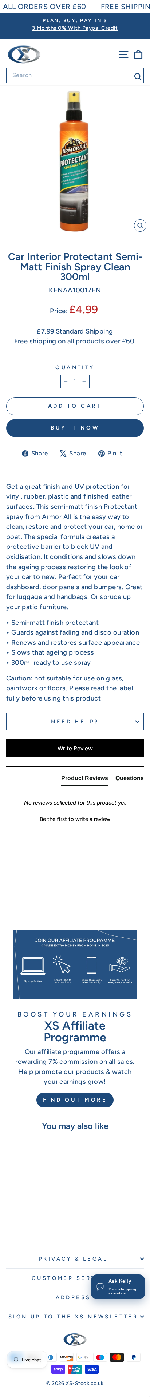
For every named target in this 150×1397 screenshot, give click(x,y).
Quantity (74, 367)
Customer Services (73, 1278)
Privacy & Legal (73, 1259)
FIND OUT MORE (75, 1100)
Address (73, 1297)
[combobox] (75, 75)
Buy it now (75, 427)
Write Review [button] (75, 748)
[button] (75, 818)
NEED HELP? (75, 721)
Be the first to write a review (75, 819)
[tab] (84, 779)
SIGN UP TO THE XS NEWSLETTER (73, 1316)
